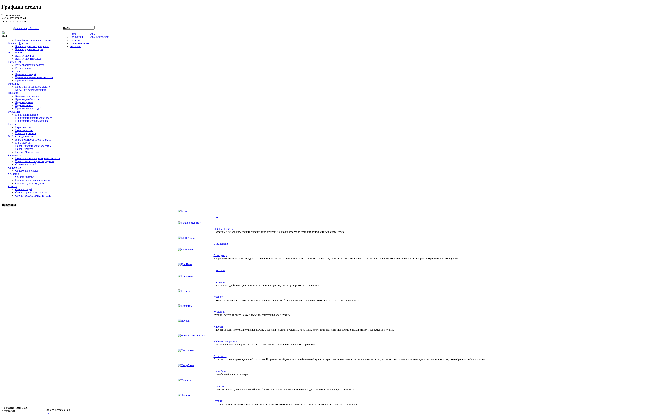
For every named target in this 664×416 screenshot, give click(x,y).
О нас (73, 33)
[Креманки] (185, 276)
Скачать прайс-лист (51, 29)
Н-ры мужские (24, 130)
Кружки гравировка (27, 96)
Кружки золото (24, 105)
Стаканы (13, 173)
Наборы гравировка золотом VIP (34, 145)
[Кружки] (184, 290)
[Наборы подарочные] (191, 335)
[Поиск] (4, 34)
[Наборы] (184, 320)
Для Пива (14, 71)
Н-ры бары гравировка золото (33, 40)
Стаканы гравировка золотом (32, 180)
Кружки (13, 92)
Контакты (75, 46)
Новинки (75, 40)
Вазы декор (15, 61)
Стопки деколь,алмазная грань (33, 195)
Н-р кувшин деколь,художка (31, 120)
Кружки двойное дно (27, 99)
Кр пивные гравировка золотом (34, 77)
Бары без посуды (99, 36)
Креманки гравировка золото (32, 86)
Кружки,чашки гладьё (28, 108)
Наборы (13, 124)
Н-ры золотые (23, 127)
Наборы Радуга (24, 148)
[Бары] (182, 211)
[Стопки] (184, 395)
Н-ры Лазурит (23, 142)
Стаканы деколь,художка (29, 183)
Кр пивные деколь (26, 80)
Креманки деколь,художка (30, 89)
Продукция (76, 36)
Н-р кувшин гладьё (26, 114)
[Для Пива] (185, 264)
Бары (92, 33)
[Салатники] (186, 350)
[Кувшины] (185, 305)
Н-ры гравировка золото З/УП (33, 139)
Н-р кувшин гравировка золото (33, 117)
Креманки (14, 83)
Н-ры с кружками (25, 133)
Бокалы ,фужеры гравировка (32, 46)
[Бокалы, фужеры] (189, 222)
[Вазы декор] (186, 249)
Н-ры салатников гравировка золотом (37, 158)
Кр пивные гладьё (25, 74)
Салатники (14, 155)
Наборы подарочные (20, 136)
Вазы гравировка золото (29, 64)
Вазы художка (23, 68)
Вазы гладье (15, 52)
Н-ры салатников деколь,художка (34, 161)
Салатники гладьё (25, 164)
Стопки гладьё (23, 189)
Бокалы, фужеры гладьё (29, 49)
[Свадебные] (186, 365)
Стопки (12, 186)
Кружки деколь (24, 102)
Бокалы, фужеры (18, 43)
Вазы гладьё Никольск (28, 58)
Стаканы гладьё (24, 176)
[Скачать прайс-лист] (23, 28)
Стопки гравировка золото (31, 192)
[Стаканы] (184, 380)
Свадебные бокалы (26, 170)
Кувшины (14, 111)
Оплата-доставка (79, 43)
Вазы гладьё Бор (24, 55)
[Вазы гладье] (186, 237)
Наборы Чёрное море (27, 152)
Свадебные (14, 167)
